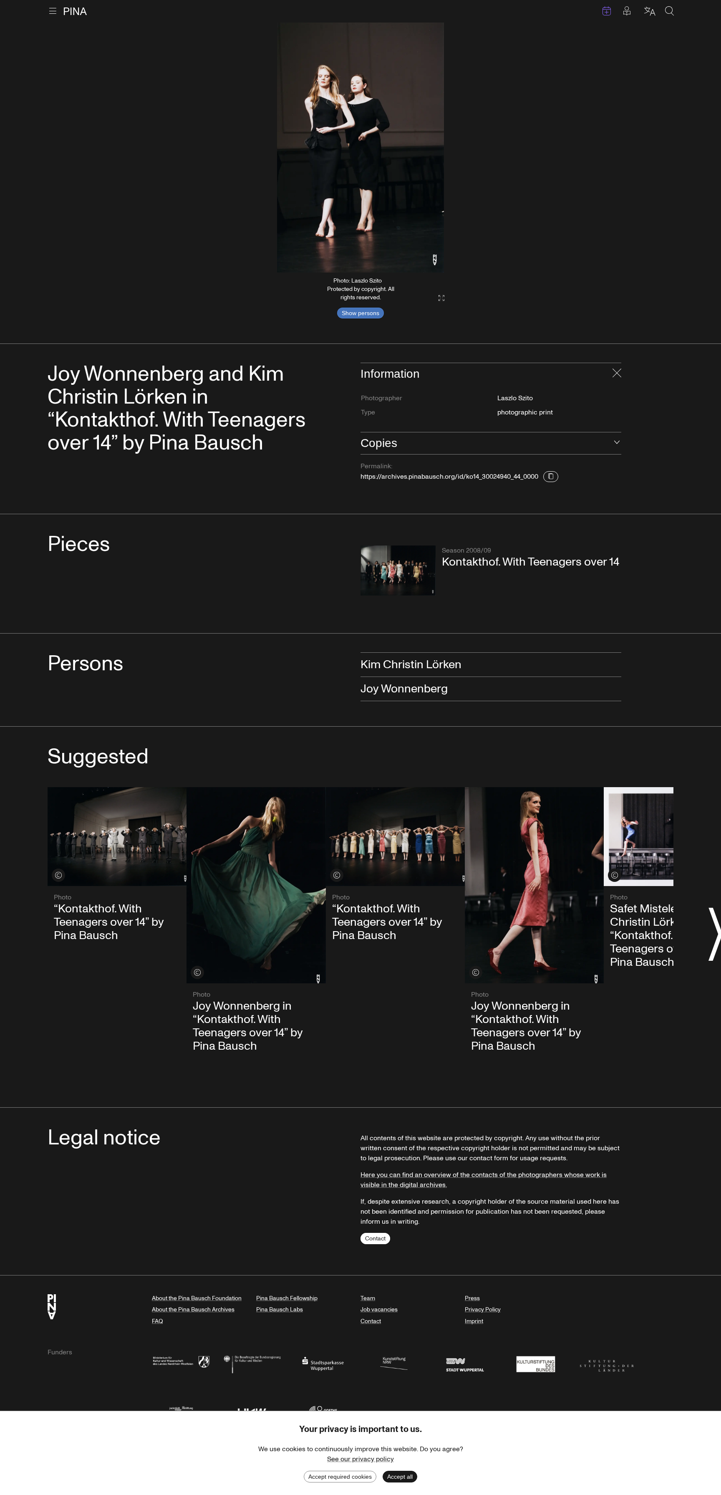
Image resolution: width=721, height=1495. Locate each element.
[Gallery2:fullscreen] (437, 298)
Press (472, 1298)
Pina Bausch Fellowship (287, 1298)
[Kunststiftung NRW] (394, 1363)
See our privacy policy (360, 1459)
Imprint (474, 1321)
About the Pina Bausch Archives (193, 1309)
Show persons (360, 313)
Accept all (400, 1476)
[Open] (617, 443)
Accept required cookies (340, 1476)
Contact (375, 1238)
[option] (360, 148)
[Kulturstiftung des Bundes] (536, 1363)
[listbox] (360, 148)
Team (367, 1298)
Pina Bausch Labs (279, 1309)
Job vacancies (379, 1309)
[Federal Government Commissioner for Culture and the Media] (252, 1363)
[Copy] (550, 476)
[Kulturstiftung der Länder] (606, 1363)
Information (390, 373)
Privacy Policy (483, 1309)
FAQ (157, 1321)
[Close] (617, 374)
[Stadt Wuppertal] (465, 1363)
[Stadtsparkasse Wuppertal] (323, 1363)
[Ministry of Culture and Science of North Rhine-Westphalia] (181, 1363)
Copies (378, 443)
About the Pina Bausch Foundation (197, 1298)
